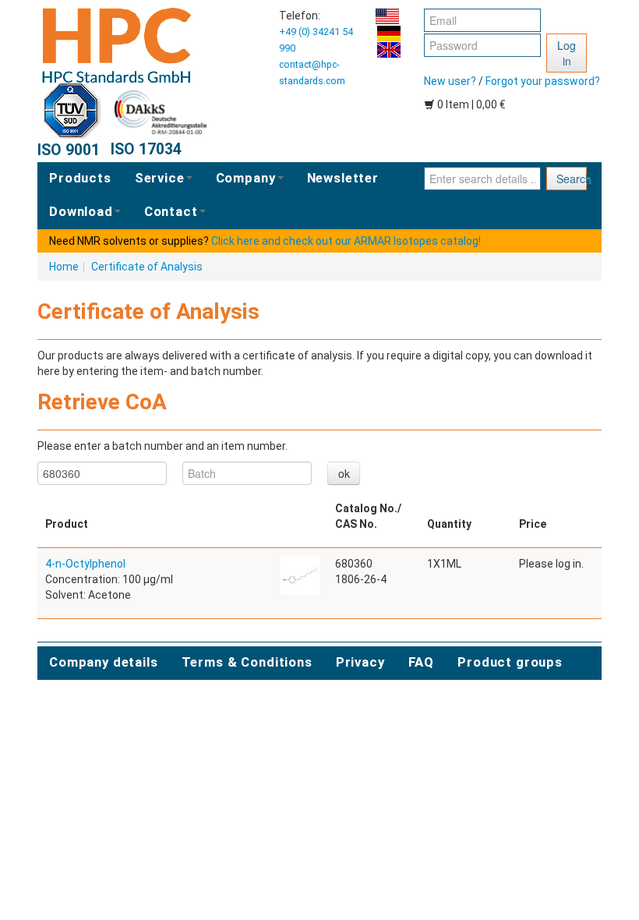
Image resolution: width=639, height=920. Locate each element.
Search (571, 178)
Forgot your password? (542, 81)
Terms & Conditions (247, 662)
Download (81, 211)
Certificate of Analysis (147, 266)
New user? (450, 81)
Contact (171, 211)
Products (80, 178)
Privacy (360, 662)
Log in (566, 53)
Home (64, 266)
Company (246, 178)
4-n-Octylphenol (85, 563)
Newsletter (343, 178)
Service (160, 178)
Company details (103, 662)
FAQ (421, 662)
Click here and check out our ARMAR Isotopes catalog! (346, 241)
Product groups (510, 662)
